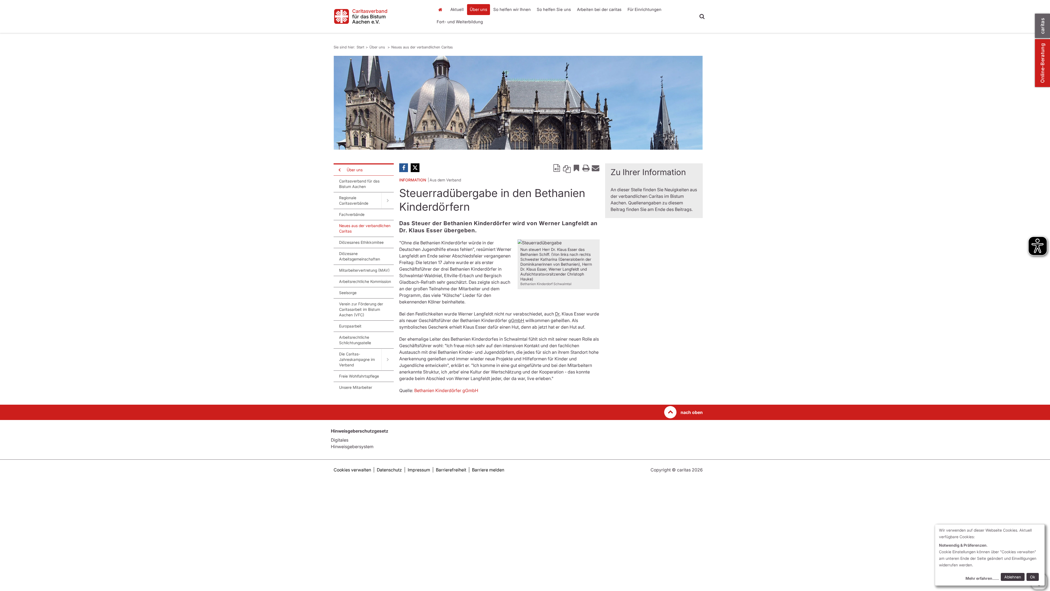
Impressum (419, 470)
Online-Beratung (1042, 63)
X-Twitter (415, 167)
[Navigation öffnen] (339, 169)
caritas (1042, 26)
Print (586, 167)
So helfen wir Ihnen (512, 9)
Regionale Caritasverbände (353, 200)
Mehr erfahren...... (982, 578)
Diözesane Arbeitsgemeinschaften (359, 256)
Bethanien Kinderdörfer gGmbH (446, 390)
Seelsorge (348, 292)
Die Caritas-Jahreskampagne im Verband (357, 359)
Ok (1032, 577)
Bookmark (576, 167)
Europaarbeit (350, 326)
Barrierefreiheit (451, 470)
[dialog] (990, 555)
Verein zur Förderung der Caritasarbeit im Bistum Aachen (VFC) (361, 309)
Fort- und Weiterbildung (460, 21)
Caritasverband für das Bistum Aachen (359, 184)
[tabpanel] (518, 103)
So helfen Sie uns (554, 9)
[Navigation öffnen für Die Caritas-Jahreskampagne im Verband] (387, 359)
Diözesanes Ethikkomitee (361, 242)
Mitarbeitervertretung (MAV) (364, 270)
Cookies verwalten (352, 470)
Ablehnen (1012, 577)
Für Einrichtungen (644, 9)
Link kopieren (567, 167)
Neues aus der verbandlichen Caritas (422, 47)
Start (441, 9)
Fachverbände (351, 214)
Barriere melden (488, 470)
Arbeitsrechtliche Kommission (365, 281)
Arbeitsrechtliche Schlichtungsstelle (355, 340)
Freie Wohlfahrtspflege (359, 376)
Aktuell (457, 9)
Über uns (478, 9)
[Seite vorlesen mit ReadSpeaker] (557, 167)
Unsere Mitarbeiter (355, 387)
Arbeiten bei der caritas (599, 9)
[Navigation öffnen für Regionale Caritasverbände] (387, 200)
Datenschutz (389, 470)
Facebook (403, 167)
